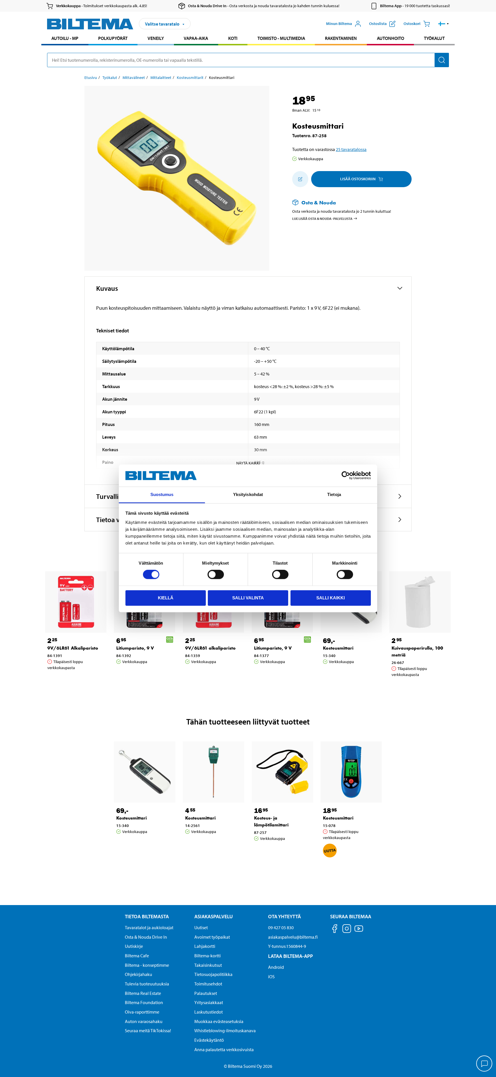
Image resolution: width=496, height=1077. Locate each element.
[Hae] (442, 60)
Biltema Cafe (137, 955)
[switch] (216, 574)
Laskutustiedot (208, 1012)
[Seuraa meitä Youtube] (358, 931)
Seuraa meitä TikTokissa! (148, 1030)
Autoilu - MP (64, 38)
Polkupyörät (112, 38)
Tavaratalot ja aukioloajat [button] (149, 927)
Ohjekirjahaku (138, 974)
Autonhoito (390, 38)
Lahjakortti (204, 946)
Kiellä (165, 597)
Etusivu (90, 77)
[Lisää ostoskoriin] (300, 179)
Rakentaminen (341, 38)
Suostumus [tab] (162, 494)
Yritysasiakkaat (208, 1002)
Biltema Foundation (144, 1002)
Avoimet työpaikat (212, 937)
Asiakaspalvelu (213, 916)
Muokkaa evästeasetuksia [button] (218, 1021)
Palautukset (205, 993)
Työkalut (434, 38)
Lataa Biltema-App (290, 956)
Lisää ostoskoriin (357, 178)
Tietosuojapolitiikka (213, 974)
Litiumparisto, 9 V (135, 648)
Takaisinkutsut (208, 965)
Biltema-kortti (207, 955)
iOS (271, 976)
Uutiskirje (134, 946)
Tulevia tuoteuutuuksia (147, 984)
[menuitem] (64, 38)
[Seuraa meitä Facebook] (334, 929)
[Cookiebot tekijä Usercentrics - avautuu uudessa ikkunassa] (346, 475)
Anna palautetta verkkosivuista (224, 1049)
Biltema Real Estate (143, 993)
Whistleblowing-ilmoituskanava (225, 1030)
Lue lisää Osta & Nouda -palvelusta (322, 218)
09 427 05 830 (281, 927)
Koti (232, 38)
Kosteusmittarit (190, 77)
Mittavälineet (134, 77)
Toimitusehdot (208, 984)
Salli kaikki (330, 597)
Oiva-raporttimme (142, 1012)
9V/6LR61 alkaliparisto (210, 648)
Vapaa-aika (196, 38)
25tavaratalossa (351, 149)
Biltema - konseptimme (147, 965)
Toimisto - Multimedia (281, 38)
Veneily (156, 38)
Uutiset (201, 927)
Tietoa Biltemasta (147, 916)
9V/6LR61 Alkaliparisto (72, 648)
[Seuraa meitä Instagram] (346, 929)
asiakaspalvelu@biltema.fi (293, 937)
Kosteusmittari (338, 648)
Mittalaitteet (160, 77)
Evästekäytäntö (209, 1040)
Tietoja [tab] (334, 494)
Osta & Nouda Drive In (146, 937)
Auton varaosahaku (143, 1021)
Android (276, 967)
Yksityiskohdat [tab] (248, 494)
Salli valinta (248, 597)
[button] (443, 24)
